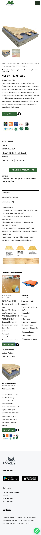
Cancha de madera (27, 63)
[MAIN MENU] (37, 3)
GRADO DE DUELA (8, 149)
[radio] (5, 145)
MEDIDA (5, 156)
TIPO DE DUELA (7, 141)
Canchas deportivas (13, 63)
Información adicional (10, 197)
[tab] (20, 192)
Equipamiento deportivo (11, 492)
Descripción (6, 193)
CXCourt (6, 495)
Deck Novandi (8, 498)
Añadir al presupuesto (23, 170)
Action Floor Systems (9, 70)
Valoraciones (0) (8, 202)
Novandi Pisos (8, 501)
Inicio (3, 63)
